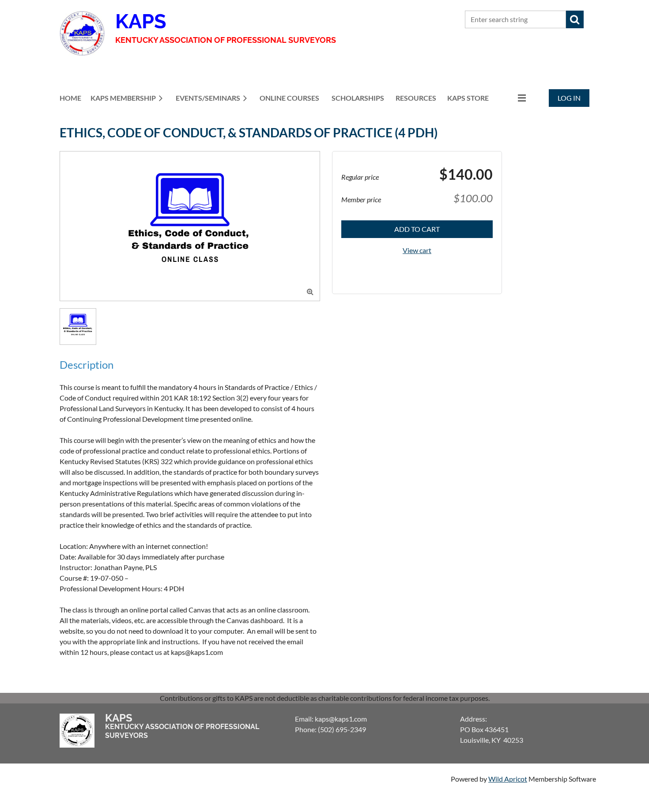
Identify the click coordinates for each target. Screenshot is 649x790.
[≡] (512, 97)
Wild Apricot (507, 779)
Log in (569, 98)
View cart (417, 250)
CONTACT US (410, 19)
